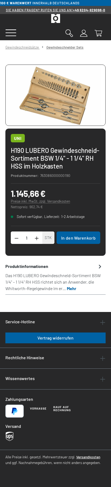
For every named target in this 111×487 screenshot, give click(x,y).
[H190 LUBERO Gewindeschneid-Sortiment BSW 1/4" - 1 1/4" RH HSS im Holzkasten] (55, 95)
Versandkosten (88, 457)
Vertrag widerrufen (55, 337)
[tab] (54, 277)
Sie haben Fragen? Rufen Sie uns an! (55, 10)
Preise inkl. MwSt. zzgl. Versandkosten (40, 201)
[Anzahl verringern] (16, 237)
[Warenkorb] (98, 32)
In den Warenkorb (78, 237)
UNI (18, 138)
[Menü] (10, 32)
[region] (55, 95)
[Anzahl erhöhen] (37, 237)
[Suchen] (69, 32)
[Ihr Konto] (84, 32)
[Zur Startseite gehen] (55, 18)
